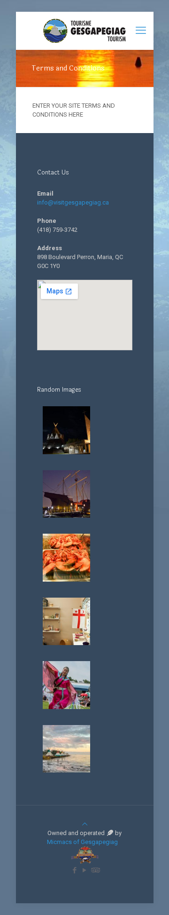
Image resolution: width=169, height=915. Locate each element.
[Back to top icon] (85, 824)
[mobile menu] (141, 31)
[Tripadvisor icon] (94, 870)
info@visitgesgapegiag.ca (73, 202)
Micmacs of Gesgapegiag (83, 841)
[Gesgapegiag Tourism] (84, 30)
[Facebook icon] (74, 870)
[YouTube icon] (84, 870)
